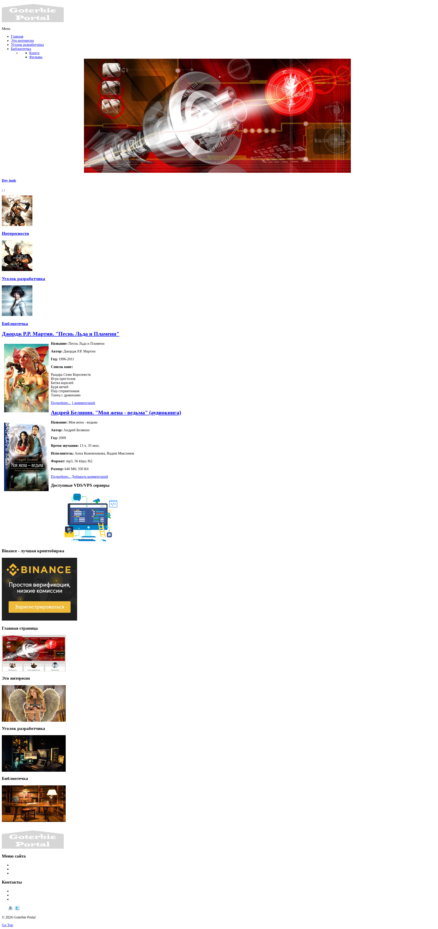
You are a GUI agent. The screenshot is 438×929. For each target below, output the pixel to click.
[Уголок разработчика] (34, 753)
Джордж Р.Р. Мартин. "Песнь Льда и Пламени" (60, 334)
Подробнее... (61, 403)
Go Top (7, 925)
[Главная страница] (34, 653)
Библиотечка (15, 323)
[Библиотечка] (34, 803)
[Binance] (39, 619)
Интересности (15, 233)
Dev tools (9, 180)
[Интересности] (34, 703)
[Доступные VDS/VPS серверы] (88, 542)
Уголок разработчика (23, 278)
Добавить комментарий (90, 477)
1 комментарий (83, 403)
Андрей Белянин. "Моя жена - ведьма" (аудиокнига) (116, 413)
